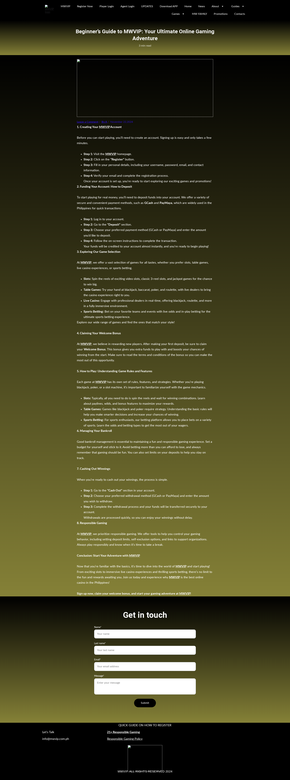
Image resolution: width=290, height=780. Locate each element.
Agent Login (127, 6)
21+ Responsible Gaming (123, 732)
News (201, 6)
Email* (97, 660)
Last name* (100, 643)
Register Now (85, 6)
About (215, 6)
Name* (97, 627)
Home (187, 6)
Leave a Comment (87, 122)
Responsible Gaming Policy (124, 739)
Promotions (221, 14)
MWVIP (65, 6)
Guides (235, 6)
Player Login (107, 6)
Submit (145, 703)
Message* (99, 676)
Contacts (239, 14)
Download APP (169, 6)
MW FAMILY (199, 14)
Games (176, 14)
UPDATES (147, 6)
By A (104, 122)
